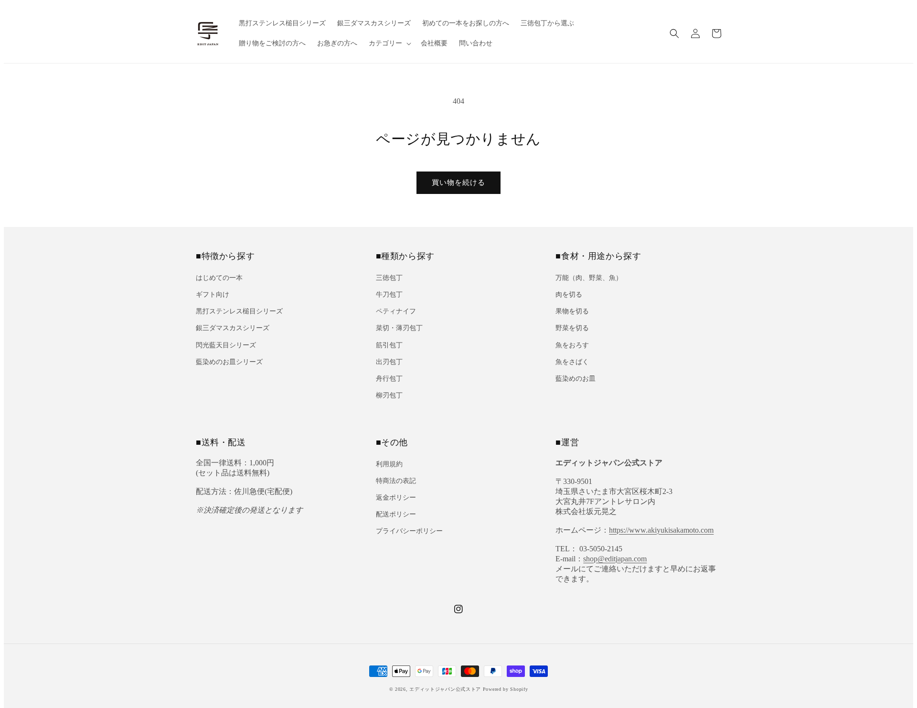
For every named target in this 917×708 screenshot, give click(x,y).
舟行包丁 (389, 378)
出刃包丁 (389, 361)
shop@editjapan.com (615, 559)
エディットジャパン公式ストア (445, 689)
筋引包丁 (389, 345)
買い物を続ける (458, 182)
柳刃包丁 (389, 395)
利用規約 (389, 464)
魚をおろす (572, 345)
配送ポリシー (396, 514)
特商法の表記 (396, 480)
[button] (674, 33)
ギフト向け (212, 294)
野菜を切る (572, 328)
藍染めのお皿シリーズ (229, 361)
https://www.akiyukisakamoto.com (661, 530)
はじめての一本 (219, 277)
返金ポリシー (396, 497)
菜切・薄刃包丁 (399, 328)
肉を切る (568, 294)
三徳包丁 (389, 277)
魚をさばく (572, 361)
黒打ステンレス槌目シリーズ (239, 311)
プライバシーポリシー (409, 531)
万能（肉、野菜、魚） (588, 277)
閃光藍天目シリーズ (226, 345)
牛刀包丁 (389, 294)
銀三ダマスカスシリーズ (232, 328)
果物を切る (572, 311)
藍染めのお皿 (575, 378)
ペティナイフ (396, 311)
